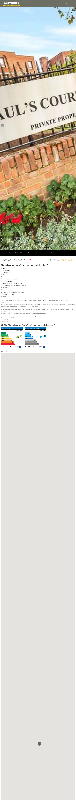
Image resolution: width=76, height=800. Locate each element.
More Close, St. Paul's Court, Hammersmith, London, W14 (26, 252)
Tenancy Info (67, 260)
